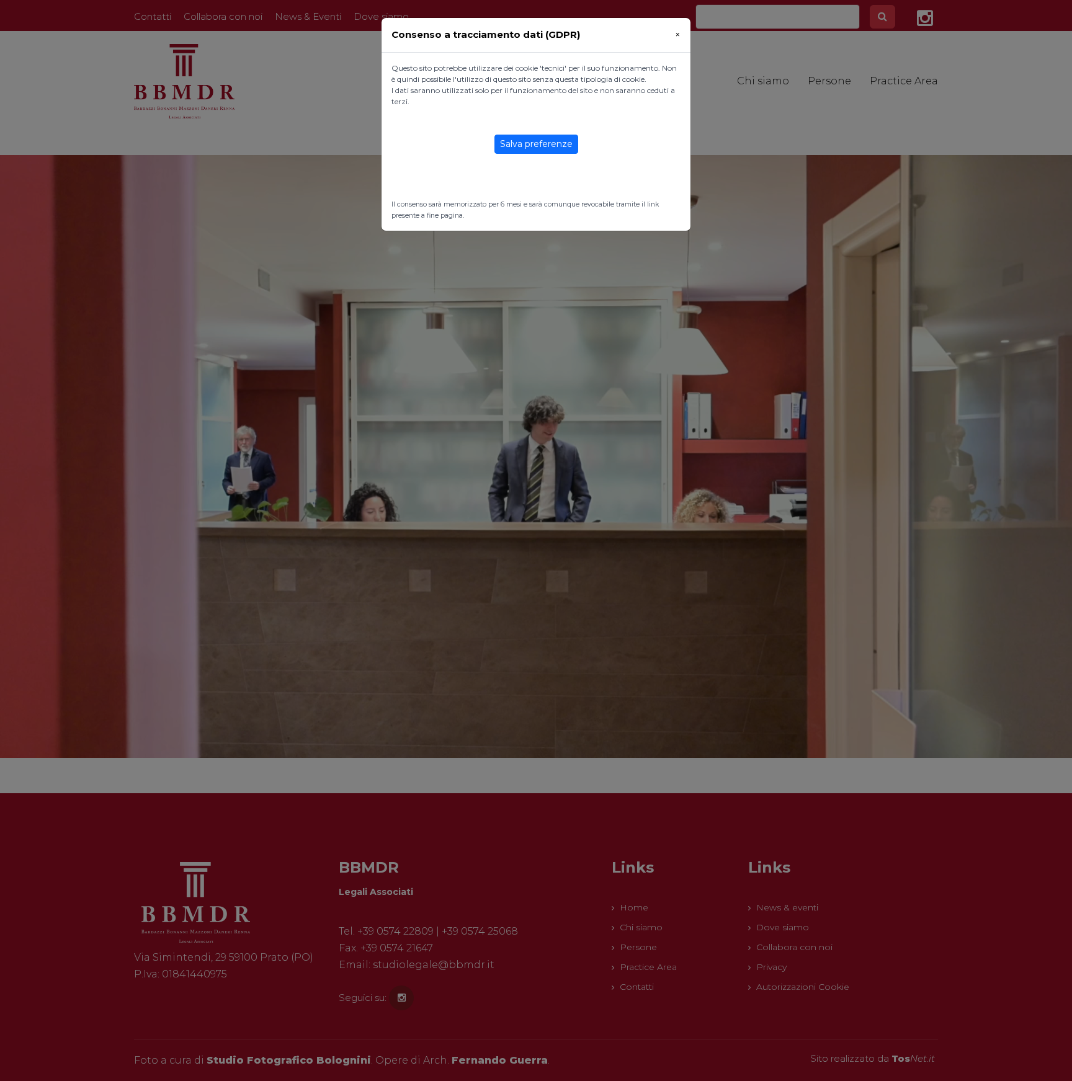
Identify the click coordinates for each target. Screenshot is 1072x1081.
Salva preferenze (536, 143)
